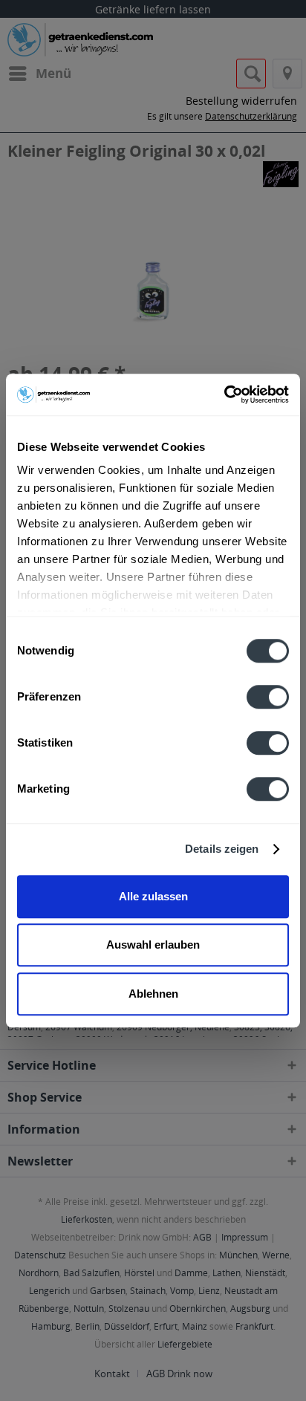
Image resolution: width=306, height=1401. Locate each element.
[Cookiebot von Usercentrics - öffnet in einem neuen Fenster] (224, 394)
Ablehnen (153, 993)
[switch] (268, 697)
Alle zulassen (153, 896)
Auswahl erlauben (153, 944)
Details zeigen (221, 848)
